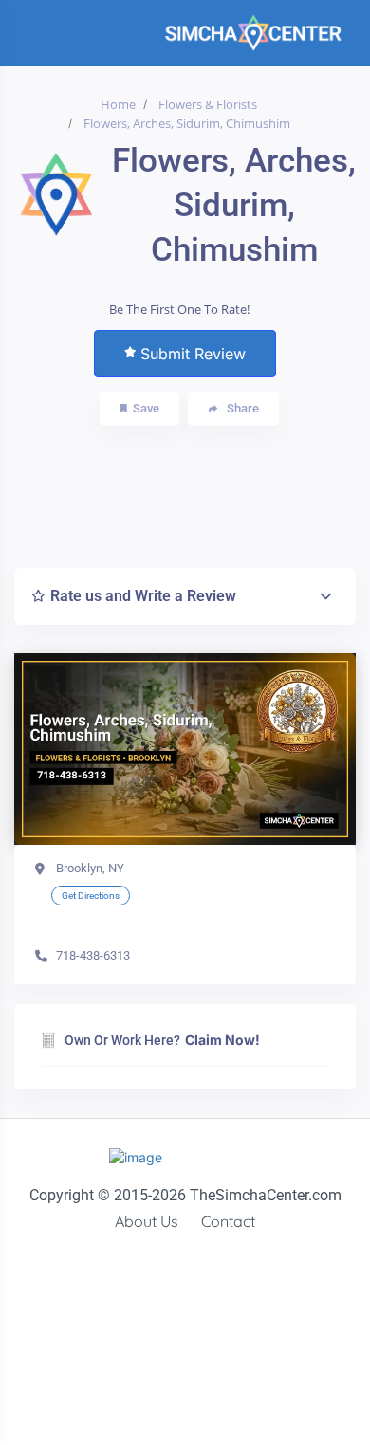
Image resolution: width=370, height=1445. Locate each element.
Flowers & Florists (207, 104)
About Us (146, 1221)
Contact (228, 1221)
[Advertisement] (198, 492)
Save (146, 408)
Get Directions (91, 895)
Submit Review (193, 353)
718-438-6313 (93, 955)
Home (118, 104)
